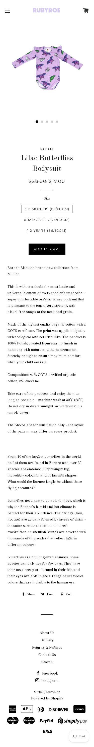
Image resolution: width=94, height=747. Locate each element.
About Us (47, 633)
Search (47, 662)
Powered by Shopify (47, 698)
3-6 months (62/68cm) (47, 209)
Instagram (49, 680)
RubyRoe (53, 692)
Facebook (49, 673)
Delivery (47, 640)
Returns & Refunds (47, 647)
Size (47, 198)
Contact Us (47, 654)
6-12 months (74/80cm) (47, 220)
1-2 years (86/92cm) (47, 230)
